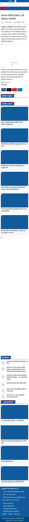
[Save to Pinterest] (14, 89)
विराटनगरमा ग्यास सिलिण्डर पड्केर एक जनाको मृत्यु (17, 390)
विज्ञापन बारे (17, 514)
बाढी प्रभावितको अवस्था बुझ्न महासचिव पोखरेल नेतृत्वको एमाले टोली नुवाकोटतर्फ (13, 188)
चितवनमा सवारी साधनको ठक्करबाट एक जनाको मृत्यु (13, 442)
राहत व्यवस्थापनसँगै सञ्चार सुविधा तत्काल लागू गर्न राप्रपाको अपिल (14, 210)
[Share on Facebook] (3, 89)
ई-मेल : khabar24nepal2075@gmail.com (14, 497)
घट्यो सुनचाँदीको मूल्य (7, 461)
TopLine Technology (18, 520)
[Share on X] (9, 89)
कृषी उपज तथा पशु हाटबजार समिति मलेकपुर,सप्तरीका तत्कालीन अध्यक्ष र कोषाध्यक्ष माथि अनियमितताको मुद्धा (16, 369)
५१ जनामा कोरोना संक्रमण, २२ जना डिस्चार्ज (12, 420)
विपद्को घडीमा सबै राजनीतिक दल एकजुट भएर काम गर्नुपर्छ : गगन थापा (13, 232)
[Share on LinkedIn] (19, 89)
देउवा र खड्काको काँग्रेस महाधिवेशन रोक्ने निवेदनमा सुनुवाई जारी (12, 123)
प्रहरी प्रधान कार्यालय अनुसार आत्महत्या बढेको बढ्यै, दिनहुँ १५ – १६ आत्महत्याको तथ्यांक (17, 377)
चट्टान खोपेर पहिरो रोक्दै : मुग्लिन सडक (16, 383)
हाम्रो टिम (10, 1)
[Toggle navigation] (26, 8)
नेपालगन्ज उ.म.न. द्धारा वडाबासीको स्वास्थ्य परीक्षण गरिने (15, 396)
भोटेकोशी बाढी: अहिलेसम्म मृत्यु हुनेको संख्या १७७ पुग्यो (14, 145)
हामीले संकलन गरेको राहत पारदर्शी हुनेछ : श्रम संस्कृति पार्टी (13, 167)
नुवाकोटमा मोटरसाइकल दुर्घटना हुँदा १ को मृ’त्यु (17, 362)
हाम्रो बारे (10, 514)
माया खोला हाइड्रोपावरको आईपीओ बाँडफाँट (12, 482)
